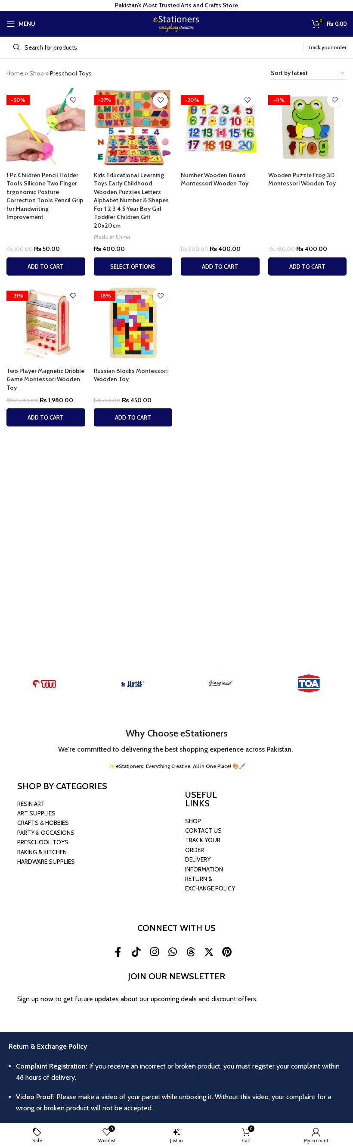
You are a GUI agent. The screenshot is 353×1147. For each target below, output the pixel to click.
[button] (45, 266)
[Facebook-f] (118, 952)
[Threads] (191, 952)
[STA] (132, 683)
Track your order (327, 47)
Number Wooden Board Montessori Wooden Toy (214, 179)
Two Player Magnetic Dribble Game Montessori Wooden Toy (45, 379)
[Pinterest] (227, 952)
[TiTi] (44, 683)
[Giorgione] (220, 683)
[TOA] (309, 683)
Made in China (112, 236)
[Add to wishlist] (73, 100)
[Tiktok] (136, 952)
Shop (36, 73)
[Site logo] (176, 23)
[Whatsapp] (173, 952)
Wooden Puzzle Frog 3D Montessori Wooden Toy (302, 179)
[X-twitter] (209, 952)
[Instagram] (154, 952)
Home (14, 73)
